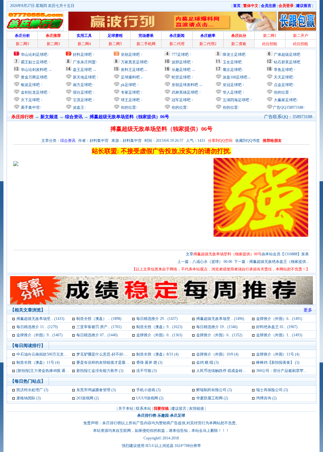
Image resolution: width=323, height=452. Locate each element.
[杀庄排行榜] (35, 21)
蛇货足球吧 (181, 77)
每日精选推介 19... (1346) (217, 327)
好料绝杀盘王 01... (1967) (276, 327)
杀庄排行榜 (146, 415)
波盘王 (78, 107)
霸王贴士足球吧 (34, 62)
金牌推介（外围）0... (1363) (159, 335)
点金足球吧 (283, 85)
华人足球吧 (232, 92)
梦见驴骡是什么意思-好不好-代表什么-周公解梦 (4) (118, 354)
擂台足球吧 (82, 92)
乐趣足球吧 (181, 69)
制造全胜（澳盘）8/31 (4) (157, 354)
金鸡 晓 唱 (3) (207, 362)
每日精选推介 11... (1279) (37, 327)
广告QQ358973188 (288, 107)
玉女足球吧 (232, 62)
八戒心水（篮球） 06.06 (212, 261)
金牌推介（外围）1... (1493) (279, 335)
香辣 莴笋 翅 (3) (149, 362)
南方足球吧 (82, 85)
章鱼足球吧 (283, 69)
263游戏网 (84, 398)
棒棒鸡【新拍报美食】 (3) (277, 362)
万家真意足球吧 (134, 62)
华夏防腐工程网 (209, 398)
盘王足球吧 (82, 69)
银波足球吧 (30, 85)
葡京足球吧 (232, 69)
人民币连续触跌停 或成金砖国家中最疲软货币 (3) (237, 370)
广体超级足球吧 (287, 54)
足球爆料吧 (130, 77)
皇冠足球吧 (232, 85)
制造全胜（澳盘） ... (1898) (98, 318)
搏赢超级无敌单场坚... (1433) (40, 318)
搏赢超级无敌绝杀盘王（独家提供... (279, 261)
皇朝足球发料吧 (184, 85)
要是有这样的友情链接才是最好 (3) (105, 362)
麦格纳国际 (25, 398)
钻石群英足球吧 (287, 62)
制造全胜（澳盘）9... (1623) (159, 327)
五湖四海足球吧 (235, 100)
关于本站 (125, 408)
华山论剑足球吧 (34, 54)
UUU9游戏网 (147, 398)
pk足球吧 (128, 85)
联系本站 (143, 408)
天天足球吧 (283, 77)
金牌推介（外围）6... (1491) (279, 318)
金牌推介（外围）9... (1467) (39, 335)
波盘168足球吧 (235, 77)
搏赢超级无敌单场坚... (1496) (220, 318)
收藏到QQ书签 (247, 140)
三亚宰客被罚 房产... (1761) (98, 327)
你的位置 (128, 107)
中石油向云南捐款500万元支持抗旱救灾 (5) (52, 354)
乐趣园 (163, 415)
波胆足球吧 (181, 62)
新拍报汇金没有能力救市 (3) (99, 370)
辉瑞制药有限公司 (211, 390)
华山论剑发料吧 (34, 69)
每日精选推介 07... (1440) (97, 335)
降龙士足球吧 (234, 54)
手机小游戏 (145, 390)
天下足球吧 (30, 100)
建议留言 (178, 408)
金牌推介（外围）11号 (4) (277, 354)
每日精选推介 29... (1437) (157, 318)
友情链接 (196, 408)
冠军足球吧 (181, 100)
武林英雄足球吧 (184, 92)
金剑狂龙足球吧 (33, 92)
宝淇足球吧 (82, 100)
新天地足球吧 (84, 77)
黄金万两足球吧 (34, 77)
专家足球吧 (130, 92)
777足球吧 (180, 54)
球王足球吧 (130, 100)
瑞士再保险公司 (269, 390)
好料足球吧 (82, 54)
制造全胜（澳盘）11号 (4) (38, 362)
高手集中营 (30, 107)
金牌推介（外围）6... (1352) (219, 335)
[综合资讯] (14, 318)
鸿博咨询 (263, 398)
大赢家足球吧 (285, 100)
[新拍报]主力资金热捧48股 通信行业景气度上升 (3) (58, 370)
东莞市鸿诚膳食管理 (93, 390)
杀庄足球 (177, 415)
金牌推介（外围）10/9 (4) (217, 354)
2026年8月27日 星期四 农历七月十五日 (42, 5)
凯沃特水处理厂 (29, 390)
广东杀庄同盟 (84, 62)
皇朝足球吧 (130, 54)
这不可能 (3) (146, 370)
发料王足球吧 (132, 69)
